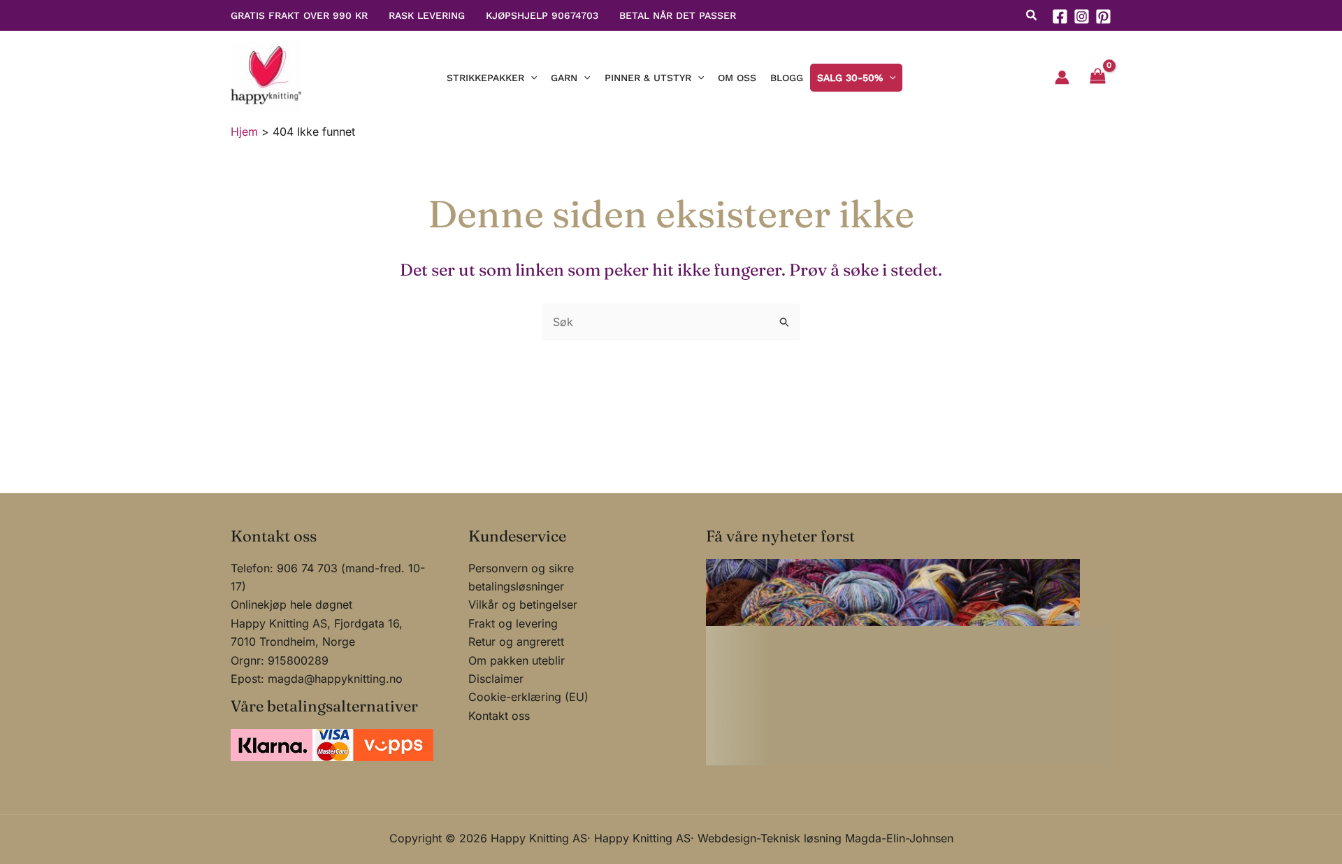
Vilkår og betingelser (522, 604)
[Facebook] (1060, 16)
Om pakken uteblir (516, 660)
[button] (1032, 17)
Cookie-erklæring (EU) (528, 697)
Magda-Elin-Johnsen (899, 838)
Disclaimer (496, 679)
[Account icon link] (1062, 77)
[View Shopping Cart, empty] (1097, 78)
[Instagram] (1082, 16)
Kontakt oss (499, 716)
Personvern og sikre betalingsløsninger (521, 577)
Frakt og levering (513, 623)
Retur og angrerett (516, 642)
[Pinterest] (1103, 16)
